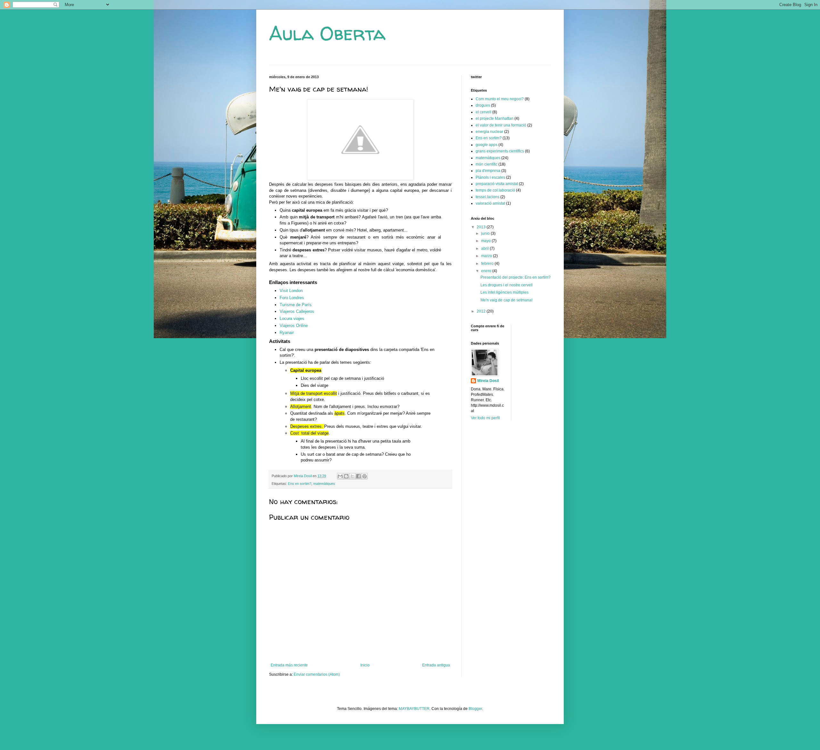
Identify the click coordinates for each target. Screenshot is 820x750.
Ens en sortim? (299, 483)
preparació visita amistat (497, 184)
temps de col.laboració (495, 190)
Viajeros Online (294, 325)
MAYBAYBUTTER (414, 708)
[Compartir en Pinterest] (364, 476)
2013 (482, 227)
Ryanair (287, 332)
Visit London (291, 290)
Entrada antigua (436, 665)
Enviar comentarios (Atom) (317, 674)
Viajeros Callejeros (297, 311)
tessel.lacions (487, 197)
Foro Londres (292, 297)
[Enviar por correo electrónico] (340, 476)
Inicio (365, 665)
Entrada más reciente (289, 665)
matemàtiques (324, 483)
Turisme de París (296, 304)
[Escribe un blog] (346, 476)
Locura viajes (292, 318)
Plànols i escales (490, 177)
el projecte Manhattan (494, 118)
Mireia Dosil (488, 381)
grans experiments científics (500, 151)
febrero (488, 263)
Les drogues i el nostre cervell (506, 285)
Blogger (475, 708)
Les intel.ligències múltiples (504, 292)
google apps (486, 145)
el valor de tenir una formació (501, 125)
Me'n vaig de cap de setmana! (506, 300)
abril (485, 248)
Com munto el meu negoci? (500, 99)
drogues (483, 105)
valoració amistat (490, 203)
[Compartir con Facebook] (358, 476)
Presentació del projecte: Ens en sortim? (515, 277)
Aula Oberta (327, 33)
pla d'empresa (488, 170)
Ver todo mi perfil (485, 418)
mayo (486, 241)
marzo (487, 256)
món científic (486, 164)
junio (486, 233)
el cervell (483, 112)
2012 (482, 311)
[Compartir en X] (352, 476)
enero (486, 271)
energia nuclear (489, 131)
